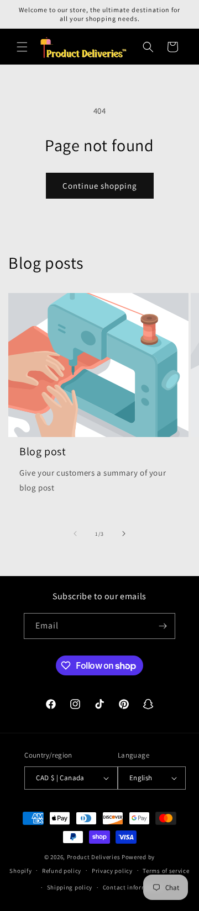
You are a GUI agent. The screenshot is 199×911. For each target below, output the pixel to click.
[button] (22, 47)
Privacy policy (112, 871)
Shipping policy (70, 887)
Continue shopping (99, 185)
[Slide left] (75, 533)
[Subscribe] (162, 626)
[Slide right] (124, 533)
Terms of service (166, 871)
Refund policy (61, 871)
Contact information (133, 887)
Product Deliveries (94, 857)
